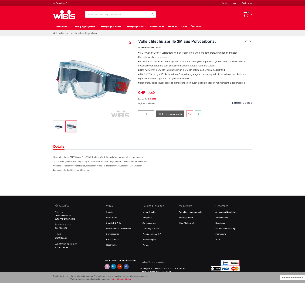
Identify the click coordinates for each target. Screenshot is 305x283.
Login (235, 3)
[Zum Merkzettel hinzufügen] (189, 113)
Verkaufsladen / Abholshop (118, 228)
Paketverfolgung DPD (152, 233)
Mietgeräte (147, 217)
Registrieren (247, 3)
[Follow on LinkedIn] (113, 266)
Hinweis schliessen (292, 277)
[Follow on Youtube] (119, 266)
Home (54, 33)
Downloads (220, 222)
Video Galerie (221, 217)
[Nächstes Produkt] (250, 41)
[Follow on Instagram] (107, 266)
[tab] (61, 143)
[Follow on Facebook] (126, 266)
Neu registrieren (186, 217)
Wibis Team (111, 217)
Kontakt (225, 3)
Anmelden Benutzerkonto (190, 211)
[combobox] (120, 14)
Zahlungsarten (149, 222)
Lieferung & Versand (151, 228)
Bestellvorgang (149, 239)
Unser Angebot (149, 211)
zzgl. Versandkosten (147, 103)
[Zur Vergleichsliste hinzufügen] (198, 113)
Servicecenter (112, 233)
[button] (130, 45)
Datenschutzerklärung (225, 228)
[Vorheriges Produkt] (246, 41)
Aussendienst (112, 239)
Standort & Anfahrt (114, 222)
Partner (145, 245)
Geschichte (111, 244)
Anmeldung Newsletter (225, 211)
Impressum (220, 233)
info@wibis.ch (61, 237)
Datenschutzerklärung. (121, 278)
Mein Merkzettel (186, 222)
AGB (217, 239)
